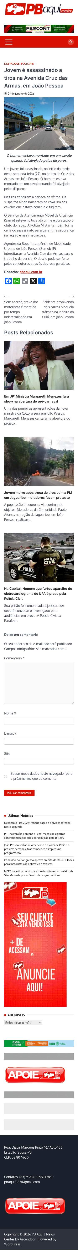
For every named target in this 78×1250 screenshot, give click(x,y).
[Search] (71, 42)
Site (7, 753)
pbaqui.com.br (31, 272)
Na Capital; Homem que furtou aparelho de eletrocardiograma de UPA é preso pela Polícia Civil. (38, 593)
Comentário (14, 658)
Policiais (27, 63)
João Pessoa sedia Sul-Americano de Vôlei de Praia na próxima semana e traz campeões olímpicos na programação (36, 849)
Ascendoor (28, 1239)
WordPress (12, 1244)
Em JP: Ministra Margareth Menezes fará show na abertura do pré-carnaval (36, 398)
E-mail (10, 733)
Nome (10, 713)
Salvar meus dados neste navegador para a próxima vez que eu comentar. (42, 776)
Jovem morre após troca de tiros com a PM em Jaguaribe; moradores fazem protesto (38, 495)
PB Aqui (37, 1234)
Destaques (12, 63)
